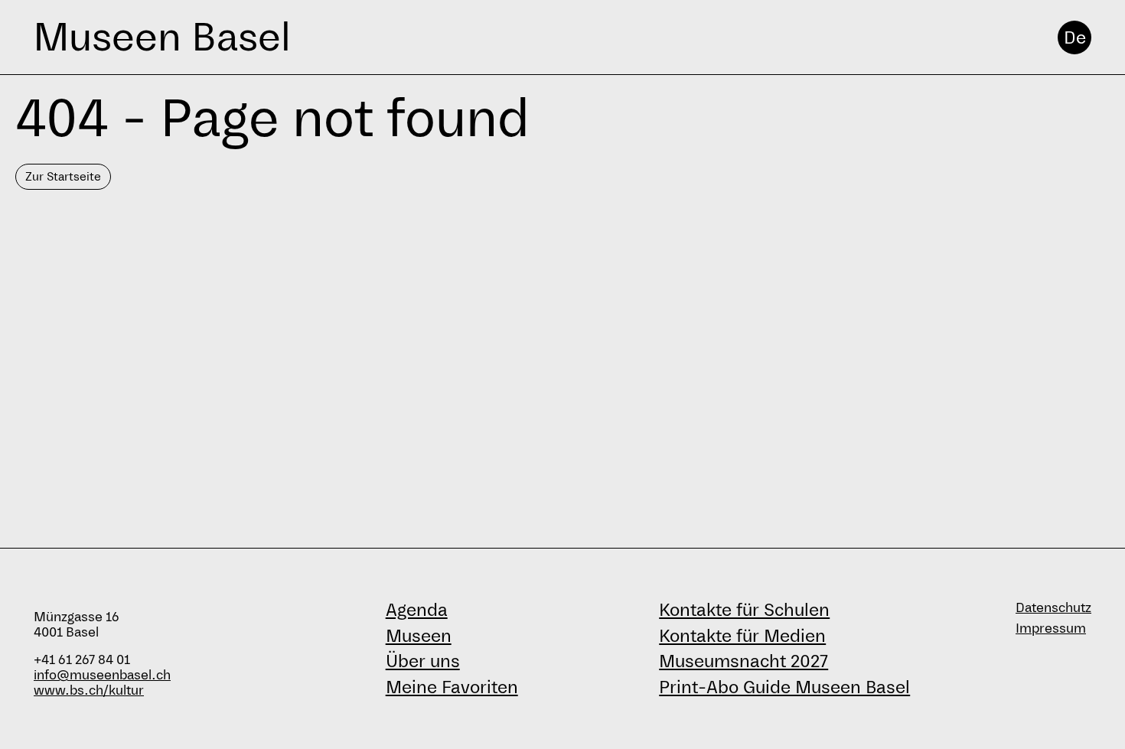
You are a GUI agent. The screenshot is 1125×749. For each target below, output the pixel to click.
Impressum (1051, 628)
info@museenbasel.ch (102, 675)
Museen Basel (162, 37)
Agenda (417, 609)
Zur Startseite (63, 176)
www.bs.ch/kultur (89, 690)
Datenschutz (1053, 608)
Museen (419, 635)
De (1075, 37)
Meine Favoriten (452, 687)
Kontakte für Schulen (744, 609)
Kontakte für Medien (742, 635)
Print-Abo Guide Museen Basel (784, 687)
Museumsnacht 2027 (743, 661)
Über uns (423, 661)
